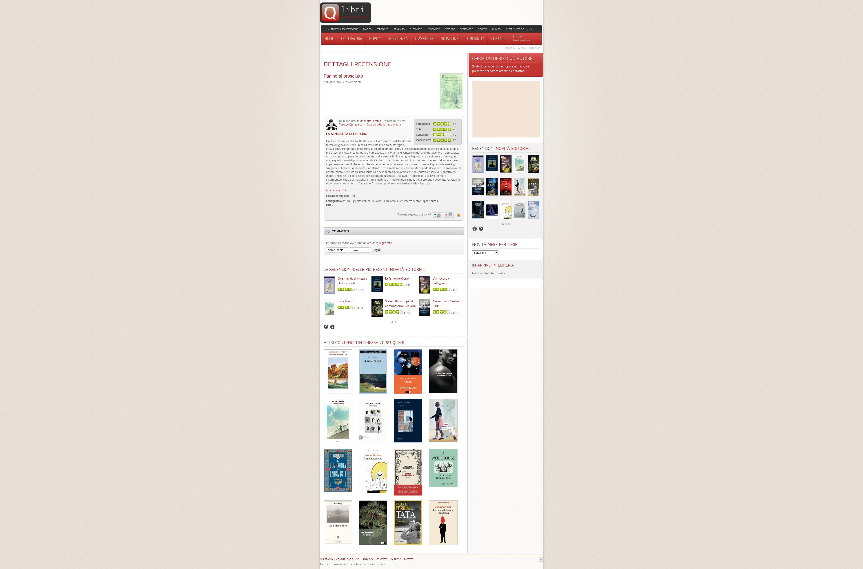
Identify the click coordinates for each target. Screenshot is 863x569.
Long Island (345, 301)
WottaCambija (373, 121)
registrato (385, 243)
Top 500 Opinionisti (350, 124)
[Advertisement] (506, 109)
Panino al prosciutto (343, 76)
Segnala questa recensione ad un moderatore (458, 215)
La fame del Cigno (397, 278)
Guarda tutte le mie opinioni (384, 124)
